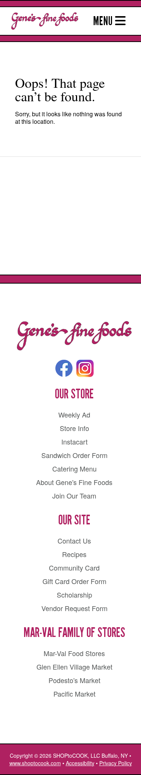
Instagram (85, 368)
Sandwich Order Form (74, 455)
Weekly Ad (74, 414)
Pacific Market (74, 693)
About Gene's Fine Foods (74, 482)
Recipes (74, 554)
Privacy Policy (115, 763)
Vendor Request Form (74, 608)
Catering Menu (74, 468)
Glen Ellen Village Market (74, 666)
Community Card (74, 567)
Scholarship (74, 594)
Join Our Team (74, 495)
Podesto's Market (74, 680)
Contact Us (74, 540)
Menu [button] (104, 21)
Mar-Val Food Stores (74, 653)
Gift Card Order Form (74, 581)
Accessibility (80, 763)
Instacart (74, 441)
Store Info (74, 428)
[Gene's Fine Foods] (74, 336)
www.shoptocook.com (35, 763)
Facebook (64, 368)
